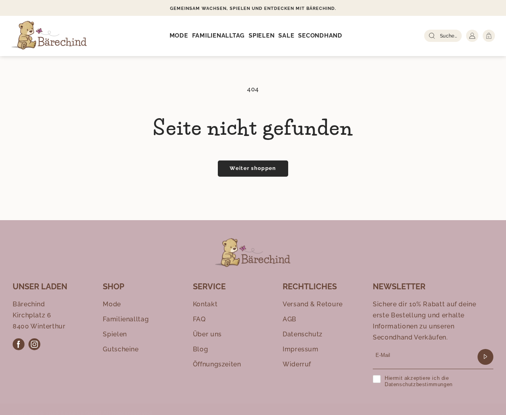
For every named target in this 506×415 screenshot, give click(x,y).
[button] (179, 36)
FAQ (199, 319)
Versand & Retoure (313, 304)
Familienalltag (126, 319)
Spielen (114, 334)
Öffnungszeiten (217, 364)
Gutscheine (120, 349)
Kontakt (205, 304)
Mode (112, 304)
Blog (200, 349)
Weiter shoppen (253, 168)
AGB (289, 319)
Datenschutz (303, 334)
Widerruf (297, 364)
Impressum (301, 349)
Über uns (207, 334)
